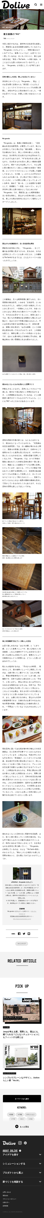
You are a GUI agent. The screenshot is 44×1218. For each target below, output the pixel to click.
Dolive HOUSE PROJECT (9, 1073)
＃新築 (11, 1114)
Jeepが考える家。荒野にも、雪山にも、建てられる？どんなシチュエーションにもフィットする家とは (21, 1034)
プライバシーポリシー (9, 1199)
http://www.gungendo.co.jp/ (22, 919)
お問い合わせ (7, 1192)
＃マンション (30, 1114)
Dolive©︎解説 (6, 1027)
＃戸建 (20, 1114)
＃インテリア (22, 943)
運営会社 (5, 1195)
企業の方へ (6, 1202)
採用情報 (5, 1206)
